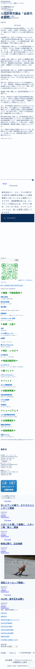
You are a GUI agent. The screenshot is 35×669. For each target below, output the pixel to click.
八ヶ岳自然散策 (8, 9)
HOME (3, 653)
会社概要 (8, 660)
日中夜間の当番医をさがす (9, 640)
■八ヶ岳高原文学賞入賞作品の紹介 (12, 285)
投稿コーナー (8, 33)
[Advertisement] (17, 157)
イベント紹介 (8, 11)
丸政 (2, 328)
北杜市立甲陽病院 (6, 623)
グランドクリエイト (7, 375)
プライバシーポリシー (23, 660)
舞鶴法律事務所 (6, 424)
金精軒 (3, 338)
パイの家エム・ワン (7, 333)
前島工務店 (4, 297)
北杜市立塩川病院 (6, 626)
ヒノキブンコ (5, 365)
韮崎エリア (7, 26)
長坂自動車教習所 (6, 395)
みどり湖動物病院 (6, 385)
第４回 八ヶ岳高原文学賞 (12, 39)
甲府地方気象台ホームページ (10, 620)
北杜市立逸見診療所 (7, 630)
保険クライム (5, 434)
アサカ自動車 (5, 399)
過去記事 (3, 646)
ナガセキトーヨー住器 (8, 318)
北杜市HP (4, 613)
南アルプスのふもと (7, 345)
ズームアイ (7, 8)
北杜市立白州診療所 (7, 633)
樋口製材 (3, 307)
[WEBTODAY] (5, 1)
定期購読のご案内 (10, 37)
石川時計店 (4, 355)
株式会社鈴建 (5, 302)
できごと (3, 8)
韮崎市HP (4, 616)
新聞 (5, 35)
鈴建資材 (3, 313)
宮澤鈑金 (3, 404)
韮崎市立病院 (5, 636)
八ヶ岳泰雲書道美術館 (8, 414)
